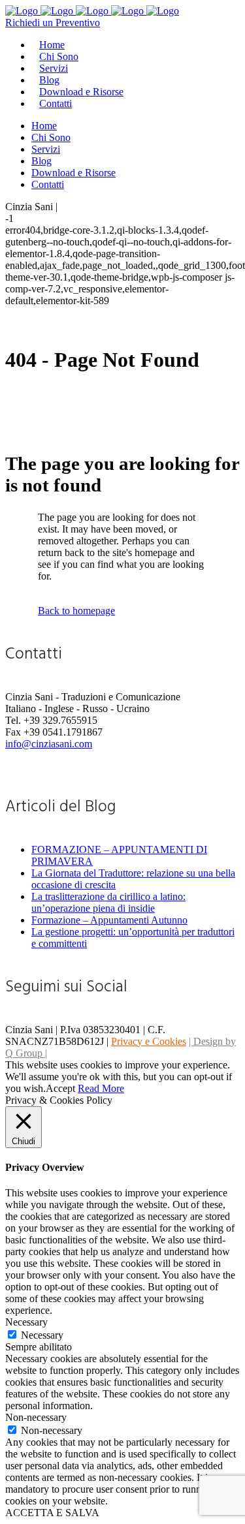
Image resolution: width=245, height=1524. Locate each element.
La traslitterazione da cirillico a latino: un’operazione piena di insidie (108, 902)
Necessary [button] (26, 1322)
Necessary (42, 1335)
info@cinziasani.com (48, 743)
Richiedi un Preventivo (52, 22)
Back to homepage (76, 610)
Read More (101, 1088)
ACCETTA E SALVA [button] (52, 1512)
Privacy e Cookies (148, 1041)
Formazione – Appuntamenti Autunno (109, 919)
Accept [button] (60, 1088)
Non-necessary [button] (36, 1417)
